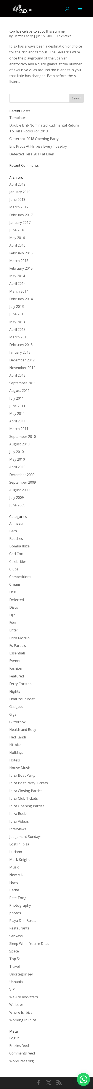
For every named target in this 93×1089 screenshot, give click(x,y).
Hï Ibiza (15, 744)
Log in (14, 1038)
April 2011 (17, 421)
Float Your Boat (22, 699)
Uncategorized (21, 974)
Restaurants (19, 928)
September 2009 (22, 482)
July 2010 (16, 451)
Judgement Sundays (25, 836)
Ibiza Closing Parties (25, 790)
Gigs (12, 714)
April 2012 (17, 375)
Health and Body (22, 729)
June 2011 (17, 406)
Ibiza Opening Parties (26, 806)
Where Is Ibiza (20, 1012)
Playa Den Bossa (22, 920)
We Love (16, 1004)
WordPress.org (21, 1061)
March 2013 (18, 337)
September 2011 (22, 383)
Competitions (20, 576)
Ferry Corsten (20, 683)
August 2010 (19, 444)
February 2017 (21, 215)
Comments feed (22, 1053)
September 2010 (22, 436)
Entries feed (19, 1045)
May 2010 (17, 459)
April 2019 (17, 184)
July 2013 (16, 306)
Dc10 (13, 592)
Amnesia (16, 523)
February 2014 (21, 299)
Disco (13, 607)
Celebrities (64, 36)
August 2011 (19, 390)
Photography (20, 905)
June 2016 (17, 230)
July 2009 (16, 497)
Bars (13, 531)
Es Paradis (17, 645)
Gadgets (16, 706)
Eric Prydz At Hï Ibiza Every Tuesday (38, 146)
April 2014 (17, 283)
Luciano (15, 851)
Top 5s (15, 958)
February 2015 (21, 268)
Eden (13, 622)
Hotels (14, 760)
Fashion (15, 668)
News (13, 882)
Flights (14, 691)
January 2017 (19, 222)
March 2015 (18, 260)
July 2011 (16, 398)
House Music (19, 767)
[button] (83, 1079)
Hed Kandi (17, 737)
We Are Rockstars (23, 997)
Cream (14, 584)
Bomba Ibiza (19, 546)
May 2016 (17, 237)
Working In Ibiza (22, 1020)
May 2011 (17, 413)
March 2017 (18, 207)
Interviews (17, 829)
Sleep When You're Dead (29, 943)
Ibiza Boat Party (22, 775)
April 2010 (17, 467)
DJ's (12, 615)
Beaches (16, 538)
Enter (13, 630)
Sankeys (16, 936)
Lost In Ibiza (19, 844)
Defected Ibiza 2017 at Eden (31, 154)
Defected (16, 599)
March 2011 (18, 428)
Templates (18, 117)
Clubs (13, 569)
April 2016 (17, 245)
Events (14, 660)
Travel (14, 966)
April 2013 (17, 329)
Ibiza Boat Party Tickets (28, 783)
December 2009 (22, 474)
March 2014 (18, 291)
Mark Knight (19, 859)
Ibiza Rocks (18, 813)
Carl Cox (16, 553)
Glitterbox (17, 722)
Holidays (16, 752)
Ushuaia (16, 981)
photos (15, 913)
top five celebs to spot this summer (37, 31)
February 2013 (21, 344)
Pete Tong (17, 897)
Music (14, 867)
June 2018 (17, 199)
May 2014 (17, 275)
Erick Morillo (19, 638)
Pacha (14, 890)
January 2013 (19, 352)
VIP (12, 989)
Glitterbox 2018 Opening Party (34, 138)
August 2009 (19, 490)
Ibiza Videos (19, 821)
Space (14, 951)
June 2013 (17, 314)
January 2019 (19, 191)
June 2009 (17, 505)
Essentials (17, 653)
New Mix (16, 874)
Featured (16, 676)
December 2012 (22, 360)
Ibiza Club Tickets (23, 798)
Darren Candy (23, 36)
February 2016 (21, 253)
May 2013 (17, 322)
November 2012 (22, 367)
